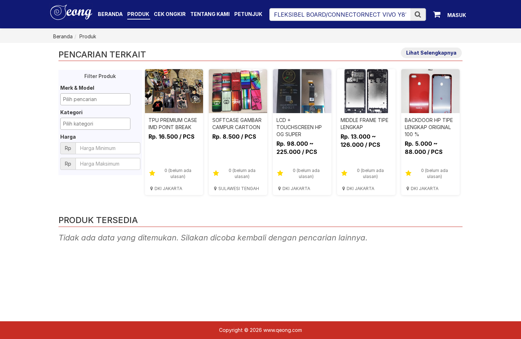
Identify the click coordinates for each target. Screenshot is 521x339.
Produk (138, 14)
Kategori (71, 112)
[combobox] (95, 99)
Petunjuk (248, 14)
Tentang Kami (210, 14)
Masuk (456, 15)
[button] (418, 14)
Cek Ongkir (170, 14)
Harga (68, 137)
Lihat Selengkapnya (431, 53)
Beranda (110, 14)
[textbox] (97, 99)
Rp (68, 148)
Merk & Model (77, 88)
